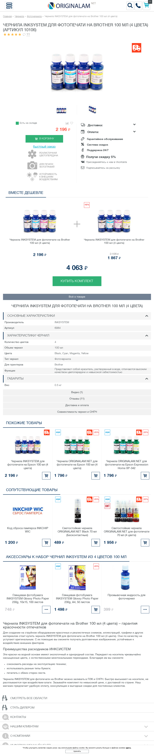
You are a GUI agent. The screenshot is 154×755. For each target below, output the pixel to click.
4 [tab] (122, 193)
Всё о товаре (77, 297)
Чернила (19, 16)
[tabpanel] (77, 242)
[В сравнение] (67, 123)
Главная (7, 16)
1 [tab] (105, 193)
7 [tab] (139, 193)
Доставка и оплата (77, 405)
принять (77, 751)
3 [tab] (116, 193)
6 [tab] (133, 193)
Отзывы (77, 399)
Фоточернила (34, 16)
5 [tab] (128, 193)
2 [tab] (111, 193)
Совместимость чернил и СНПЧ (77, 412)
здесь (128, 748)
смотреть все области (28, 698)
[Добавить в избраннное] (71, 123)
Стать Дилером (22, 707)
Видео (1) (77, 392)
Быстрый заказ (44, 146)
